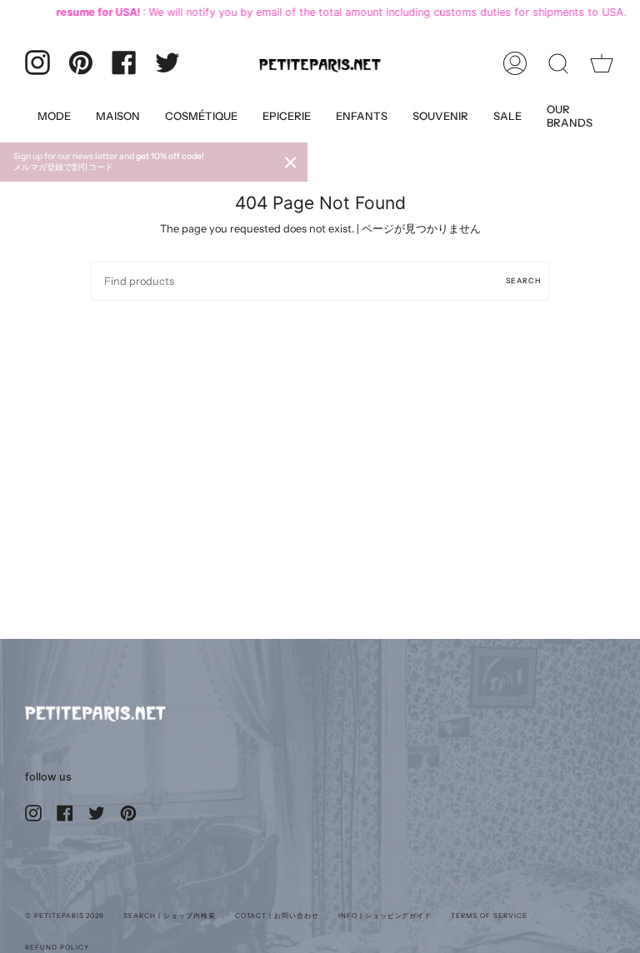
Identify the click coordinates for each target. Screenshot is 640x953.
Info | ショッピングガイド (385, 915)
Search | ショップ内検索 (169, 915)
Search (523, 280)
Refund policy (56, 947)
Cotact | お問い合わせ (277, 915)
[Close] (290, 162)
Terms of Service (489, 915)
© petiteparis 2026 (64, 915)
